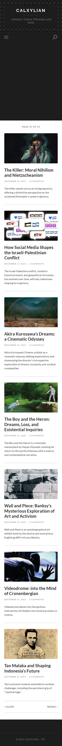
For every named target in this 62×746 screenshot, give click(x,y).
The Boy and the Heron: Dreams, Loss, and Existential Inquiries (27, 424)
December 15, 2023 (15, 435)
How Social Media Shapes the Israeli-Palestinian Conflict (28, 252)
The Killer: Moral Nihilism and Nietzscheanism (28, 172)
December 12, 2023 (15, 676)
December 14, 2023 (15, 522)
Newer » (52, 706)
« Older (9, 706)
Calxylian (31, 10)
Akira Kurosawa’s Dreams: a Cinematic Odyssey (29, 336)
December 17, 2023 (15, 264)
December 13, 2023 (15, 599)
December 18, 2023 (15, 181)
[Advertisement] (31, 89)
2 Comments (36, 264)
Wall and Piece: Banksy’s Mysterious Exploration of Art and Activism (29, 511)
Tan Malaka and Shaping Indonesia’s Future (27, 668)
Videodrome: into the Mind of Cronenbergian (30, 591)
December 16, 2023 (15, 345)
